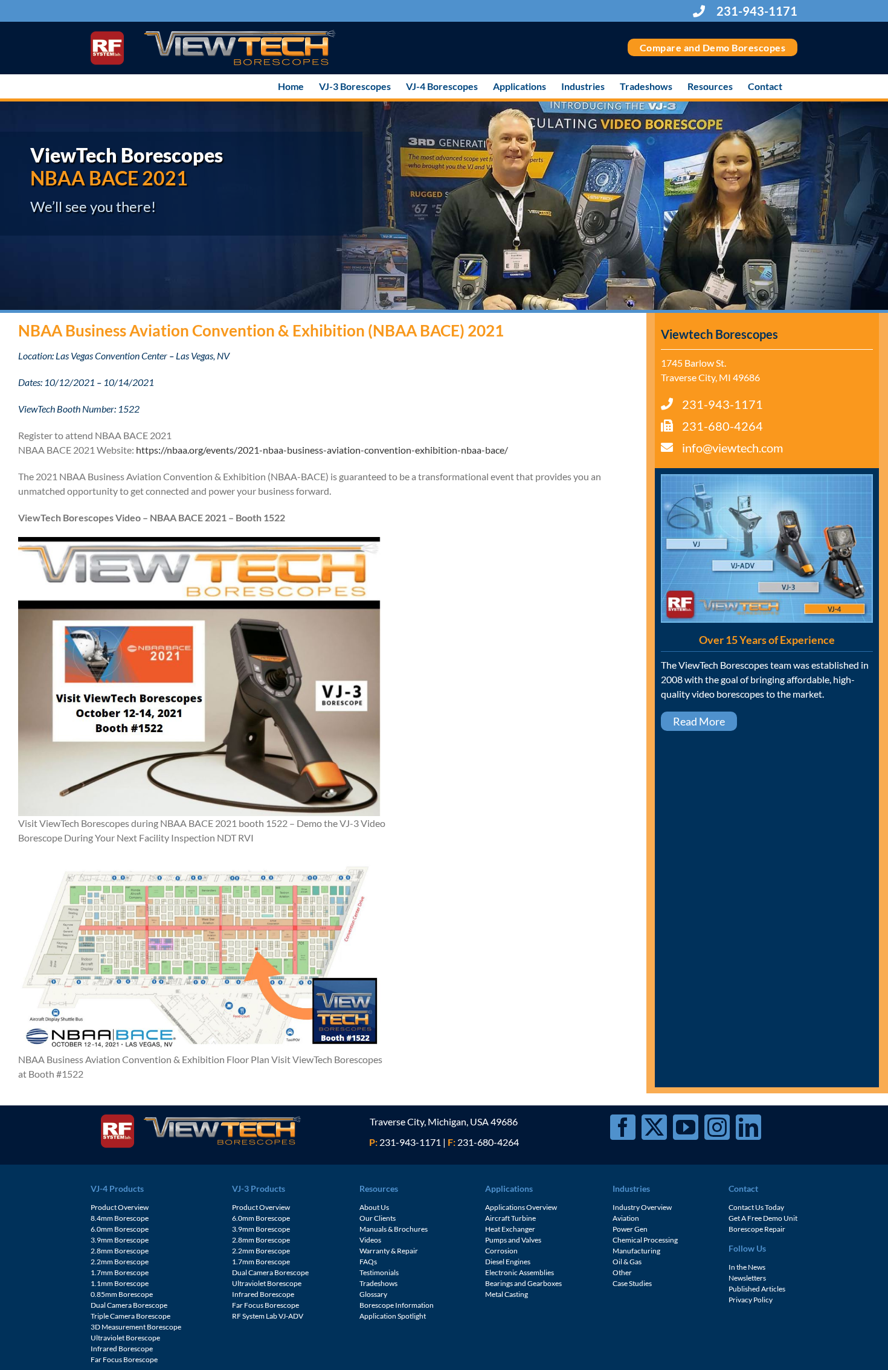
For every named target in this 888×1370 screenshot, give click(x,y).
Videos (370, 1239)
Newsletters (747, 1277)
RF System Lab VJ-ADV (267, 1315)
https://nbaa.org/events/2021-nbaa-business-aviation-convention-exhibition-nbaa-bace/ (322, 449)
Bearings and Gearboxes (523, 1283)
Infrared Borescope (122, 1348)
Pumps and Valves (513, 1239)
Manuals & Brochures (393, 1228)
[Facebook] (622, 1127)
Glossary (373, 1294)
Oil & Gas (627, 1261)
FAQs (368, 1261)
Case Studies (632, 1283)
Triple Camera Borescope (130, 1315)
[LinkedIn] (748, 1127)
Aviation (626, 1218)
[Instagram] (717, 1127)
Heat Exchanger (510, 1228)
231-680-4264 (722, 426)
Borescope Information (396, 1305)
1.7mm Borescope (120, 1272)
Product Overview (120, 1207)
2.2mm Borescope (120, 1261)
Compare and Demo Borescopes (713, 47)
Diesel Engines (507, 1261)
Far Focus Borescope (124, 1359)
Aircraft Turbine (510, 1218)
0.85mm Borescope (122, 1294)
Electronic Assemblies (519, 1272)
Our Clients (377, 1218)
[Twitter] (654, 1127)
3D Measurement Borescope (136, 1326)
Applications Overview (521, 1207)
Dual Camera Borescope (129, 1305)
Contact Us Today (756, 1207)
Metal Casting (506, 1294)
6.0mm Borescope (120, 1228)
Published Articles (757, 1288)
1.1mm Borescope (120, 1283)
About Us (374, 1207)
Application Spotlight (392, 1315)
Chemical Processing (645, 1239)
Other (622, 1272)
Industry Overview (642, 1207)
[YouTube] (685, 1127)
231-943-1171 (755, 11)
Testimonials (379, 1272)
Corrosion (501, 1250)
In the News (747, 1267)
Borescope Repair (757, 1228)
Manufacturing (636, 1250)
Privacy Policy (751, 1299)
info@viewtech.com (732, 447)
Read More (699, 721)
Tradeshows (378, 1283)
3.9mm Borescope (120, 1239)
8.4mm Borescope (120, 1218)
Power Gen (630, 1228)
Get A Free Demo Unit (763, 1218)
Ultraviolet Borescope (125, 1337)
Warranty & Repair (388, 1250)
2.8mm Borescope (120, 1250)
